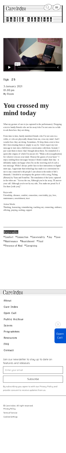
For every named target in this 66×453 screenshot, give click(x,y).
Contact (9, 350)
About (8, 301)
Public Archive (14, 319)
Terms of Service (10, 413)
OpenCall (60, 336)
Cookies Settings (10, 417)
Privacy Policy (9, 409)
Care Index (11, 307)
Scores (8, 325)
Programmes (12, 331)
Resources (10, 338)
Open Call (10, 313)
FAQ (6, 344)
